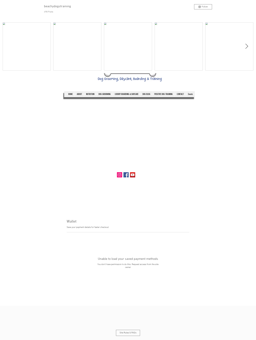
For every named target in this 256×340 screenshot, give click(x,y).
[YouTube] (132, 174)
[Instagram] (119, 174)
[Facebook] (126, 174)
